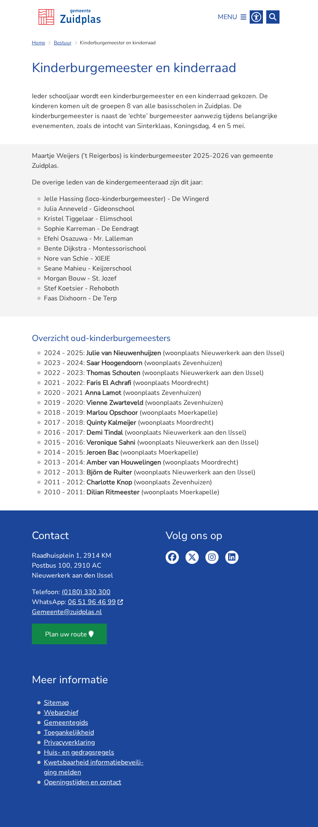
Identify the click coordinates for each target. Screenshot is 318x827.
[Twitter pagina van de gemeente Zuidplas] (192, 557)
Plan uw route (66, 634)
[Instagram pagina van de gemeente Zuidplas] (212, 557)
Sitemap (56, 702)
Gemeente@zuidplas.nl (67, 612)
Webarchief (61, 712)
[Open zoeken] (272, 17)
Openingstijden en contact (82, 782)
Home (38, 42)
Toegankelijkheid (69, 732)
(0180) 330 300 (86, 592)
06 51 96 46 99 (92, 602)
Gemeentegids (66, 722)
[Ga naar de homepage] (70, 17)
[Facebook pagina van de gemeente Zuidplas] (172, 557)
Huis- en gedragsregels (79, 752)
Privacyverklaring (69, 742)
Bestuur (62, 42)
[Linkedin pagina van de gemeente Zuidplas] (231, 557)
